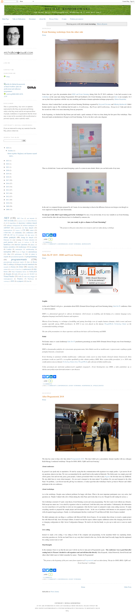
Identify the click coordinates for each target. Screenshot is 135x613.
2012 (8, 196)
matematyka (18, 249)
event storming (75, 244)
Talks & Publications (18, 19)
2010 (8, 203)
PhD (26, 254)
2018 (8, 177)
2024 (8, 148)
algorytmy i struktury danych (28, 223)
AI (6, 223)
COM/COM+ (7, 233)
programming (31, 256)
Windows (20, 279)
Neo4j (17, 252)
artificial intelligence (29, 225)
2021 (8, 167)
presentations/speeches (17, 257)
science (6, 269)
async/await (18, 228)
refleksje (11, 264)
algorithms (13, 223)
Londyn (9, 249)
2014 (8, 190)
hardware (27, 242)
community (52, 244)
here (116, 97)
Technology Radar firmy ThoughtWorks (75, 362)
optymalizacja (32, 252)
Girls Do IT (116, 306)
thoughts (8, 274)
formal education (29, 240)
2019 (8, 174)
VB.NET (32, 274)
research (6, 267)
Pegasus (107, 476)
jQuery (32, 245)
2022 (8, 164)
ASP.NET (7, 228)
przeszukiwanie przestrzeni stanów (14, 262)
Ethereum (6, 240)
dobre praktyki (10, 237)
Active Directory (32, 221)
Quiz (28, 262)
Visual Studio (9, 276)
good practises (8, 242)
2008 (8, 209)
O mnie (64, 19)
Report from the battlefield (25, 264)
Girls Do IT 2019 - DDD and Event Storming (62, 254)
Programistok (89, 560)
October (10, 151)
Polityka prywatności (76, 19)
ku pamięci (33, 247)
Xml (28, 281)
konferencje (87, 385)
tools (15, 274)
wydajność (20, 281)
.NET (6, 218)
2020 (8, 170)
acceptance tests (21, 221)
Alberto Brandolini (120, 99)
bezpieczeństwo (8, 230)
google (19, 242)
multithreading (30, 249)
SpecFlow (18, 269)
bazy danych (29, 228)
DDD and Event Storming (80, 94)
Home (44, 35)
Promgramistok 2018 (77, 459)
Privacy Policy (53, 19)
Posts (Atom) (55, 591)
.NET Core (20, 218)
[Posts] (5, 77)
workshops (45, 97)
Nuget (23, 252)
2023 (8, 160)
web (19, 276)
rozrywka (31, 267)
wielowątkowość (8, 279)
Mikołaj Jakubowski (120, 104)
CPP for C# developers (17, 235)
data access (31, 235)
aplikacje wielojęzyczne (13, 225)
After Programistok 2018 (53, 396)
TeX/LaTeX (33, 272)
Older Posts (127, 587)
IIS (33, 242)
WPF (12, 281)
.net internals (30, 218)
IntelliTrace (7, 244)
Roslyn (13, 267)
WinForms (31, 279)
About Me (42, 19)
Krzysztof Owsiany (105, 104)
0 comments (47, 242)
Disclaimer (32, 19)
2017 (8, 180)
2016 (8, 183)
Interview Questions (21, 244)
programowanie (19, 259)
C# (24, 230)
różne (21, 266)
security (12, 269)
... (29, 118)
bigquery (18, 230)
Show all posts (102, 24)
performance (18, 254)
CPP (5, 235)
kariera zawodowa (9, 247)
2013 (8, 193)
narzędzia (7, 251)
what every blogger (29, 276)
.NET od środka (9, 221)
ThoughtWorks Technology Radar (115, 324)
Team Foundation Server (19, 272)
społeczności (98, 385)
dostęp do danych (27, 237)
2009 (8, 206)
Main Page (5, 19)
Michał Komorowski (67, 9)
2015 (8, 187)
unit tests (23, 274)
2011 (8, 200)
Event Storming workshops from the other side (62, 31)
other (8, 254)
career (32, 230)
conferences (62, 244)
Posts (8, 77)
